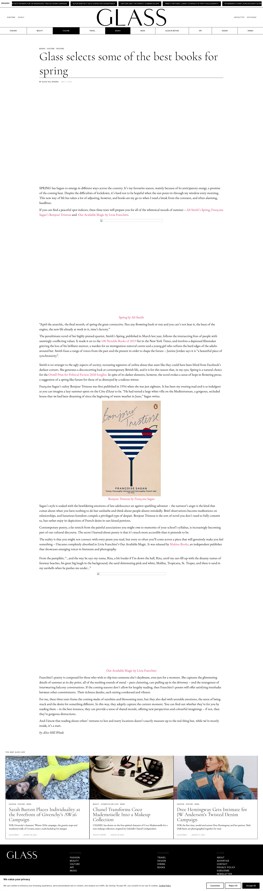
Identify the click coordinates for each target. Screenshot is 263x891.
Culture (66, 31)
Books (117, 31)
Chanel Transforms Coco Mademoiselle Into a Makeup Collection (121, 814)
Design (225, 31)
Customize (215, 885)
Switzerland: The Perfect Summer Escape (118, 4)
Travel (92, 31)
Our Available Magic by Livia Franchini (131, 670)
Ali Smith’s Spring (198, 210)
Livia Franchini (118, 215)
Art (200, 31)
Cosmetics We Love (109, 804)
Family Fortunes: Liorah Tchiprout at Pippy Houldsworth (170, 4)
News (29, 804)
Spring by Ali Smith (131, 317)
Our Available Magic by (93, 215)
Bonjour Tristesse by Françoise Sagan (131, 499)
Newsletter (239, 17)
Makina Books (179, 544)
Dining (250, 31)
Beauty (40, 31)
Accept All (251, 885)
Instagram (251, 17)
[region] (131, 883)
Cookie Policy (165, 885)
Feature (21, 804)
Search (21, 17)
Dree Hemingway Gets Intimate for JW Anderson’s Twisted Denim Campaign (212, 814)
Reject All (233, 885)
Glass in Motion (172, 31)
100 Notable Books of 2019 (118, 341)
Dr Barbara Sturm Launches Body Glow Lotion (225, 4)
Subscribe (11, 17)
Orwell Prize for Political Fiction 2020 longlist (77, 374)
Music (142, 31)
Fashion (13, 31)
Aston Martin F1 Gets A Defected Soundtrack (72, 4)
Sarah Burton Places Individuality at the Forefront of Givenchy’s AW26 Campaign (44, 814)
